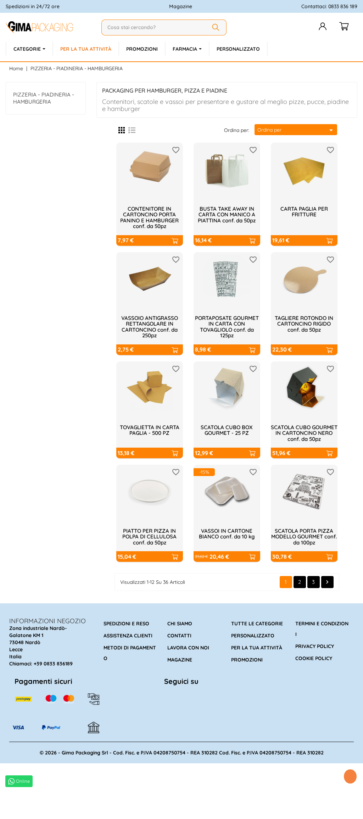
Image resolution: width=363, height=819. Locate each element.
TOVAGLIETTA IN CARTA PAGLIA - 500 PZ (149, 430)
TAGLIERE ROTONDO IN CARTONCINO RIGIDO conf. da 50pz (304, 324)
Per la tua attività (256, 647)
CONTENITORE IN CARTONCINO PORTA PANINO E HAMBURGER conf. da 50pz (149, 217)
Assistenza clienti (128, 635)
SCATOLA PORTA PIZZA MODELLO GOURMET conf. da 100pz (304, 536)
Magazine (180, 6)
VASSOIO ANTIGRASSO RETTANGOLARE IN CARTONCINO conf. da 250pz (149, 327)
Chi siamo (179, 623)
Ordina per (296, 130)
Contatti (179, 635)
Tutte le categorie (257, 623)
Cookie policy (313, 658)
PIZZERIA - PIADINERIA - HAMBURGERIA (43, 98)
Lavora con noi (188, 647)
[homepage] (51, 27)
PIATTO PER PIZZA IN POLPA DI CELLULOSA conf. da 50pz (149, 536)
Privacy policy (314, 646)
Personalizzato (252, 635)
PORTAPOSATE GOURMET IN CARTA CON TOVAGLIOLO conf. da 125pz (227, 327)
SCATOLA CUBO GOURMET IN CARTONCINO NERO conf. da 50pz (304, 433)
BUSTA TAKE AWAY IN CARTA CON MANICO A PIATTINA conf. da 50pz (227, 214)
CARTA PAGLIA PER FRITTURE (304, 211)
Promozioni (247, 660)
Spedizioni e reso (126, 623)
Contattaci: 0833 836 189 (329, 6)
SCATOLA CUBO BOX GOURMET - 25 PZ (227, 430)
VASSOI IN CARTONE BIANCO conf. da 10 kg (227, 533)
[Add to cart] (174, 240)
